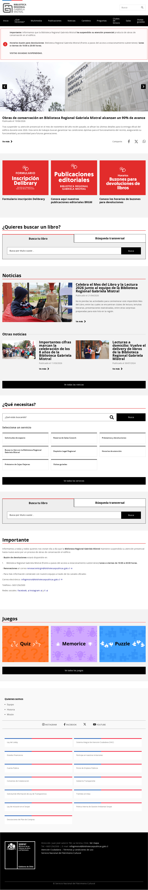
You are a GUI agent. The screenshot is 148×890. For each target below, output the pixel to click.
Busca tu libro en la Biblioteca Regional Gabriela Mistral (23, 451)
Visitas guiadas (141, 20)
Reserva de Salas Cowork (64, 438)
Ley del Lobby (12, 742)
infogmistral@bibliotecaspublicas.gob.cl (40, 579)
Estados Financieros (15, 755)
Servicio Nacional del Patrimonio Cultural (61, 853)
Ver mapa (94, 843)
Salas (128, 20)
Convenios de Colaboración (18, 781)
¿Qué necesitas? (20, 20)
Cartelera (86, 20)
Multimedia (36, 20)
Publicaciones (54, 20)
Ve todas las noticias (74, 384)
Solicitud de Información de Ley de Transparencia (27, 794)
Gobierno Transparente (85, 781)
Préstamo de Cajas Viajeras (17, 464)
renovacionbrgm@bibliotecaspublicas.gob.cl (48, 568)
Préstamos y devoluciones (114, 438)
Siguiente (143, 86)
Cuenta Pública (13, 768)
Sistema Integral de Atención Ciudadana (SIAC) (95, 742)
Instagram (35, 590)
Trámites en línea (83, 794)
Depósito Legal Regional (64, 451)
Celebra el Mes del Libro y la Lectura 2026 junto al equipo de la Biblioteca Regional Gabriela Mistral (107, 287)
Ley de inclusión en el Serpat (18, 807)
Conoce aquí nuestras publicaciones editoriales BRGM (71, 200)
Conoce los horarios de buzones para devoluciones (119, 200)
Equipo (10, 704)
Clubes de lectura (116, 20)
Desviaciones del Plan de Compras (21, 819)
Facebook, (22, 590)
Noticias (71, 20)
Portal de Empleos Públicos (87, 768)
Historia (11, 709)
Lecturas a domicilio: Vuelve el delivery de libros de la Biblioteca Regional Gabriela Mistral (129, 350)
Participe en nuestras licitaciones (89, 755)
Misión (10, 714)
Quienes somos (14, 699)
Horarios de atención (112, 451)
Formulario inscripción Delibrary (23, 199)
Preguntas (102, 20)
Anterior (4, 86)
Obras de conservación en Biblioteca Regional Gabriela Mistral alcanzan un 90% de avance (73, 118)
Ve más (7, 141)
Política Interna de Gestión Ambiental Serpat (94, 807)
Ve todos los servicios (74, 480)
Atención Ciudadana (51, 849)
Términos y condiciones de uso (78, 849)
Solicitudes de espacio (15, 438)
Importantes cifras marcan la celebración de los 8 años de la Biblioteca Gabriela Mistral (55, 350)
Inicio (5, 20)
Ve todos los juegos (74, 670)
